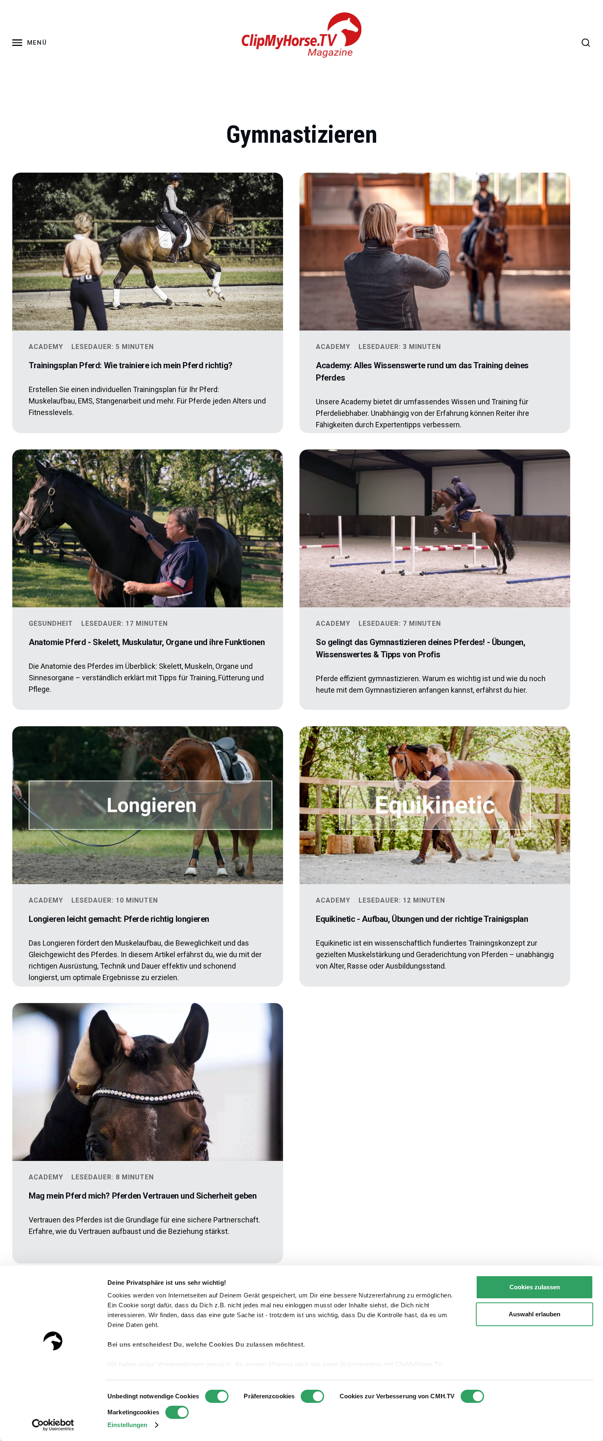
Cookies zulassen (534, 1287)
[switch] (312, 1396)
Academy (46, 347)
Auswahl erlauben (534, 1314)
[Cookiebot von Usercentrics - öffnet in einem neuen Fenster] (53, 1425)
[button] (31, 43)
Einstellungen (127, 1424)
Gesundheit (51, 623)
